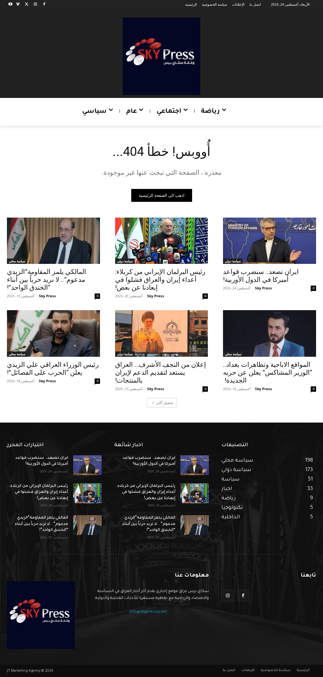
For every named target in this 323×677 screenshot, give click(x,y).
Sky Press (263, 288)
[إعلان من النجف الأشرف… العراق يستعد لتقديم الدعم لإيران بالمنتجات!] (161, 333)
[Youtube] (10, 4)
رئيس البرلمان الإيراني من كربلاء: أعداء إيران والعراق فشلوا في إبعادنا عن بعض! (160, 279)
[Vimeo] (17, 4)
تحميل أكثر (164, 402)
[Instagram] (35, 4)
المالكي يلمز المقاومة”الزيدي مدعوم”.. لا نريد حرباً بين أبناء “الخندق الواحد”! (46, 279)
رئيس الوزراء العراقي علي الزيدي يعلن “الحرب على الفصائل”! (53, 368)
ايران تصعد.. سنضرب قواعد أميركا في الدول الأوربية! (261, 275)
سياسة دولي (233, 261)
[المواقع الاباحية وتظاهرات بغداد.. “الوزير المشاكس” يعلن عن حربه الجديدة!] (269, 333)
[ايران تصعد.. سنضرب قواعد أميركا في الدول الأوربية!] (269, 241)
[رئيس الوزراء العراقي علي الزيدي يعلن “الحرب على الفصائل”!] (53, 333)
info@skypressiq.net (148, 612)
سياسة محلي (17, 261)
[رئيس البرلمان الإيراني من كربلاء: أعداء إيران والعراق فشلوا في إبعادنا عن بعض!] (161, 241)
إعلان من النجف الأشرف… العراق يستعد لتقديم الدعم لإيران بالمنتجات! (160, 372)
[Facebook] (44, 4)
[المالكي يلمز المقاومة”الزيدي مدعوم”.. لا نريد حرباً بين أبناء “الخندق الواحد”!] (53, 241)
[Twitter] (26, 4)
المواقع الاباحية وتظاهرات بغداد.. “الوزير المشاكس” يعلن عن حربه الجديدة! (267, 372)
